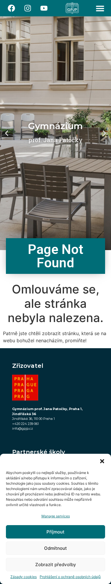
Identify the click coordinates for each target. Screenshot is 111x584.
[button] (102, 461)
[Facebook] (11, 8)
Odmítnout (55, 548)
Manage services (55, 516)
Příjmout (55, 532)
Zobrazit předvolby (55, 564)
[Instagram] (27, 8)
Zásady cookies (23, 576)
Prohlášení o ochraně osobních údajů (70, 576)
